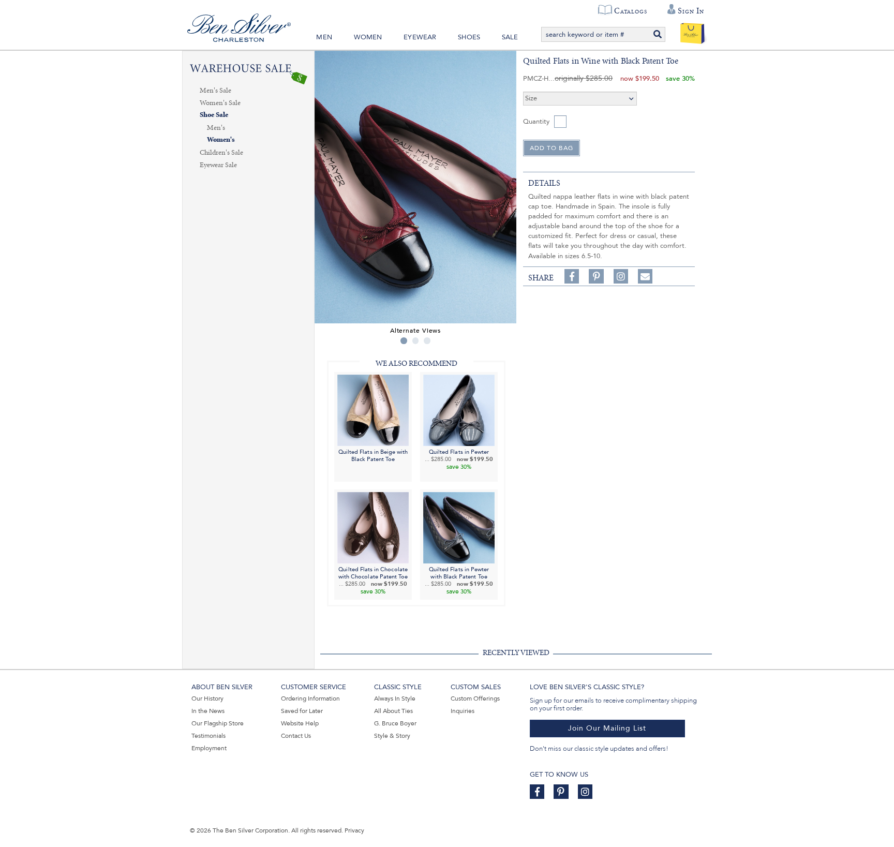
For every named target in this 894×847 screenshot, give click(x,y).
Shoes (469, 37)
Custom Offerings (475, 698)
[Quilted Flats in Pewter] (459, 409)
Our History (207, 698)
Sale (510, 37)
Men (324, 37)
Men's (216, 127)
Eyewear (420, 37)
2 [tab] (415, 340)
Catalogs (630, 11)
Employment (209, 748)
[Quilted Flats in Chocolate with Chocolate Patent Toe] (373, 527)
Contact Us (296, 736)
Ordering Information (310, 698)
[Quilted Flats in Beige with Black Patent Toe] (373, 409)
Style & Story (392, 736)
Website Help (300, 723)
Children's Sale (221, 152)
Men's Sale (215, 90)
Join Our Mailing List (607, 728)
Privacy (354, 830)
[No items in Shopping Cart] (692, 31)
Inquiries (462, 711)
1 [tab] (403, 340)
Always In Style (394, 698)
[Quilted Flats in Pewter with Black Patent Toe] (459, 527)
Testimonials (208, 736)
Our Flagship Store (217, 723)
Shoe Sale (214, 115)
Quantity (536, 121)
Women (368, 37)
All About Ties (393, 711)
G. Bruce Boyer (395, 723)
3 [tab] (427, 340)
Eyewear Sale (218, 165)
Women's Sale (220, 103)
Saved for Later (302, 711)
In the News (208, 711)
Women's (221, 140)
